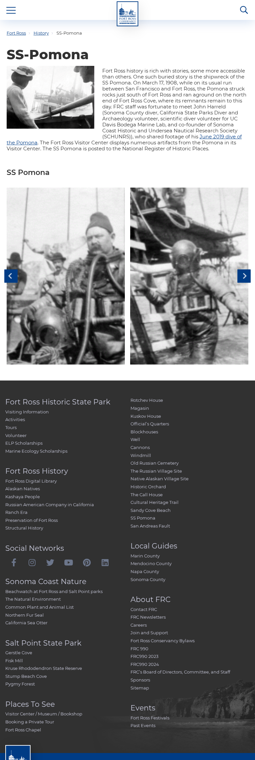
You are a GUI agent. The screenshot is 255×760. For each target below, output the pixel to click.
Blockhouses (144, 431)
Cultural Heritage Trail (154, 502)
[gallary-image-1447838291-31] (66, 276)
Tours (11, 427)
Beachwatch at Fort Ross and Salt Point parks (54, 591)
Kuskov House (145, 416)
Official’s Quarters (149, 423)
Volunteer (16, 435)
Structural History (24, 528)
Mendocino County (151, 563)
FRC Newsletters (148, 617)
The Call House (146, 494)
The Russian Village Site (156, 471)
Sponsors (140, 680)
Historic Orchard (148, 486)
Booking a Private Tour (29, 721)
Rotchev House (146, 400)
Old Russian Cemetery (154, 463)
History (41, 33)
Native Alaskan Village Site (159, 478)
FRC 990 (139, 648)
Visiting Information (27, 411)
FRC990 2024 (144, 664)
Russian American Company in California (49, 504)
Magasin (139, 408)
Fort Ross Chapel (23, 729)
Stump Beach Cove (26, 676)
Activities (15, 419)
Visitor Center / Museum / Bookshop (43, 713)
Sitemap (139, 687)
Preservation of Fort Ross (31, 520)
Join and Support (149, 632)
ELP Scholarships (23, 443)
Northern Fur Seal (24, 615)
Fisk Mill (14, 660)
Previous (11, 276)
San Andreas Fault (150, 526)
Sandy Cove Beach (150, 510)
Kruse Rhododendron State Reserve (43, 668)
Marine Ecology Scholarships (36, 451)
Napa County (144, 571)
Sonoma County (147, 579)
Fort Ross (16, 33)
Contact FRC (143, 609)
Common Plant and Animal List (39, 607)
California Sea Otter (26, 622)
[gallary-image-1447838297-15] (189, 276)
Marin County (145, 555)
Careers (138, 625)
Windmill (140, 455)
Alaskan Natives (22, 488)
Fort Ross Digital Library (31, 481)
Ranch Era (16, 512)
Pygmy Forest (20, 683)
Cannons (140, 447)
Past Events (142, 725)
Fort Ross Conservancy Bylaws (162, 640)
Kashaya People (22, 496)
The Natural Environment (33, 599)
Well (135, 439)
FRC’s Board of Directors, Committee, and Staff (180, 672)
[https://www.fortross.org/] (128, 14)
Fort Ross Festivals (149, 717)
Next (244, 276)
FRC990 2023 (144, 656)
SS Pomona (142, 518)
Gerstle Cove (18, 652)
